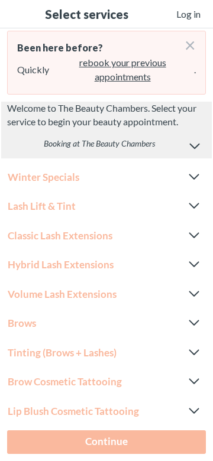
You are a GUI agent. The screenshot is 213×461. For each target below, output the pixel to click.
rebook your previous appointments (122, 69)
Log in (188, 14)
